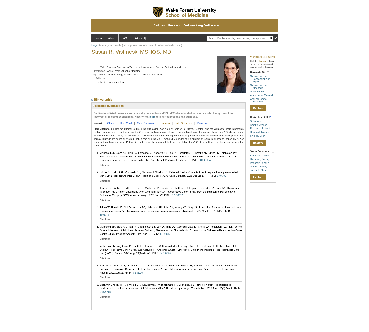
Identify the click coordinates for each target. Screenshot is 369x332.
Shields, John (257, 135)
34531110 (137, 272)
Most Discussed (146, 123)
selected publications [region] (109, 105)
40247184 (205, 160)
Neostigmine (257, 91)
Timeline (165, 123)
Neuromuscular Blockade (258, 86)
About (111, 38)
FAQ (124, 38)
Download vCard (116, 82)
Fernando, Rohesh (260, 128)
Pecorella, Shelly (259, 162)
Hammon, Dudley (259, 159)
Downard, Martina (259, 132)
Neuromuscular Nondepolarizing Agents (260, 79)
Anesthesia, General (261, 95)
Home (98, 38)
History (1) (139, 38)
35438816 (165, 233)
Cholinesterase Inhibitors (258, 100)
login (152, 116)
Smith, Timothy (258, 166)
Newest (98, 123)
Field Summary (183, 123)
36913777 (105, 214)
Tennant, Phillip (258, 170)
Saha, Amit (256, 121)
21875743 (105, 292)
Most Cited (126, 123)
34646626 (165, 253)
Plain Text (202, 123)
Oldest (111, 123)
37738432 (177, 195)
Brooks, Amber (258, 124)
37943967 (222, 175)
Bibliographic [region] (103, 99)
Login (94, 45)
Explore (258, 108)
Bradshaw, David (259, 155)
